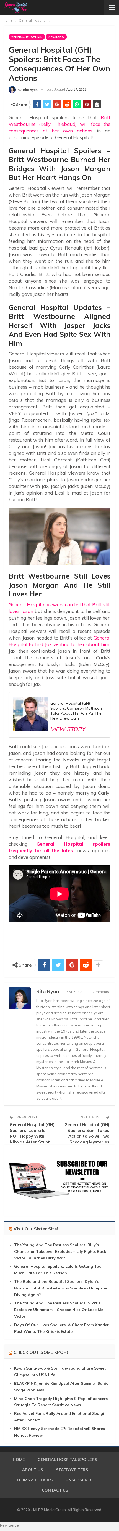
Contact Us (55, 1490)
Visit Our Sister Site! (36, 1229)
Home (19, 1459)
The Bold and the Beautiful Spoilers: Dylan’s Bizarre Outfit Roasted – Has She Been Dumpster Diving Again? (61, 1288)
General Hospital (26, 37)
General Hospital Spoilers (67, 1459)
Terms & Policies (34, 1479)
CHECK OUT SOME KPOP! (41, 1352)
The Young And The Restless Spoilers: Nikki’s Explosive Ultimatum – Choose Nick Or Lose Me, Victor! (59, 1310)
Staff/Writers (72, 1469)
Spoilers (56, 37)
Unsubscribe (80, 1479)
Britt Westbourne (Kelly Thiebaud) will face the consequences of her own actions (59, 124)
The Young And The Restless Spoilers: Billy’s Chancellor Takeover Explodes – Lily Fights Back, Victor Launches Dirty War (60, 1251)
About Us (32, 1469)
